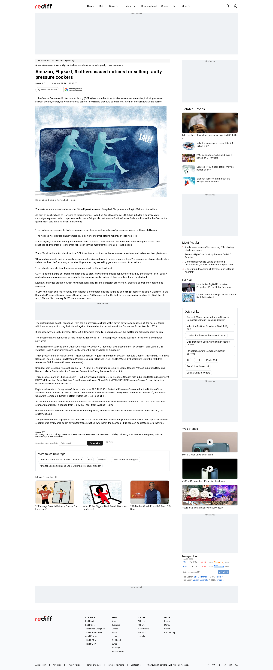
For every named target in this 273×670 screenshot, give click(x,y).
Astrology (116, 648)
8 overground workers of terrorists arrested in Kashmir (209, 270)
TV (174, 6)
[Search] (227, 6)
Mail (101, 6)
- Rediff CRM (90, 640)
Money (129, 6)
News (112, 6)
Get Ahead (116, 640)
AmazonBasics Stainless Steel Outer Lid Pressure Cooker (70, 465)
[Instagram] (225, 665)
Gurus (164, 6)
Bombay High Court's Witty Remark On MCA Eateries (208, 256)
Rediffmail (89, 621)
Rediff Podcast (118, 651)
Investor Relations (116, 665)
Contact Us (136, 665)
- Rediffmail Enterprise (94, 629)
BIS (90, 459)
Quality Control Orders (198, 372)
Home (90, 6)
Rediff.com (159, 665)
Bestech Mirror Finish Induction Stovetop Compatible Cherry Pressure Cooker (208, 318)
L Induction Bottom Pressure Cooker (206, 335)
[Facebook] (219, 665)
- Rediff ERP (90, 644)
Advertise (57, 665)
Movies (115, 629)
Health (167, 621)
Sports (114, 632)
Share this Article (49, 90)
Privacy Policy (74, 665)
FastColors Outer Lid (198, 366)
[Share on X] (213, 665)
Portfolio (141, 636)
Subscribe (95, 443)
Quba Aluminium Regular (125, 459)
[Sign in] (235, 6)
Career (167, 629)
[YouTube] (230, 665)
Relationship (169, 632)
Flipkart (102, 459)
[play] (210, 442)
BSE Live (141, 621)
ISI (188, 360)
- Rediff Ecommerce (93, 632)
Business (47, 65)
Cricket (115, 636)
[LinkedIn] (236, 665)
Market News (143, 629)
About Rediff (40, 665)
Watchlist (142, 632)
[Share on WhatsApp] (208, 665)
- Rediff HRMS (91, 636)
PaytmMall (211, 360)
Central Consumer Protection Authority (61, 459)
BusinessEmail (149, 6)
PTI (43, 83)
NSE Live (141, 625)
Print (111, 442)
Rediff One (89, 625)
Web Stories (190, 428)
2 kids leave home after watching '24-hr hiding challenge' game (209, 248)
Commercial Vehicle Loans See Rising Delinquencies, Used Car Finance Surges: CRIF (209, 263)
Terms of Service (94, 665)
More (184, 6)
